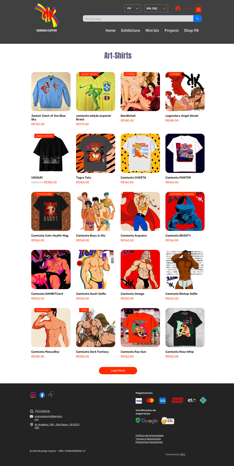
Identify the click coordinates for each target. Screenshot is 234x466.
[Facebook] (42, 395)
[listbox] (156, 8)
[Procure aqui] (197, 18)
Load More (118, 370)
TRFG (182, 454)
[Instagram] (33, 395)
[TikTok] (51, 395)
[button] (156, 8)
